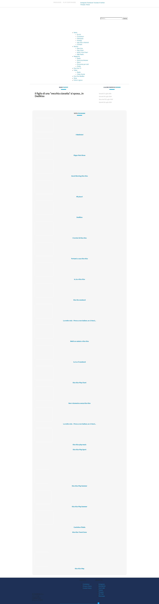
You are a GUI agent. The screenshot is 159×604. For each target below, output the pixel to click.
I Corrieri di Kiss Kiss (79, 238)
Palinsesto (80, 38)
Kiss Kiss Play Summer (79, 486)
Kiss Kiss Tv (77, 68)
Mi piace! (79, 197)
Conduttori (80, 36)
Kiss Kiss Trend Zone (79, 532)
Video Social (81, 74)
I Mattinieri (79, 135)
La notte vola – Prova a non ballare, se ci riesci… (79, 321)
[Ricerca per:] (111, 18)
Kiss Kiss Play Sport (79, 450)
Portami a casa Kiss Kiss (79, 259)
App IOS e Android (83, 42)
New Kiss (80, 48)
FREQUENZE (57, 2)
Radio (75, 32)
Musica (76, 46)
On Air (79, 34)
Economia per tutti (83, 64)
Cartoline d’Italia (79, 527)
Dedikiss (79, 217)
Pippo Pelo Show (79, 155)
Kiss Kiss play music (79, 445)
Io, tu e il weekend (79, 362)
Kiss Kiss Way (79, 569)
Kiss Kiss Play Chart (79, 383)
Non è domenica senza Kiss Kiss (79, 403)
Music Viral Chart (82, 52)
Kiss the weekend (79, 300)
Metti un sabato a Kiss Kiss (79, 341)
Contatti (79, 44)
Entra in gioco (78, 80)
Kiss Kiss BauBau (79, 76)
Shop (75, 78)
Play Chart (80, 50)
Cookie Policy (87, 588)
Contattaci (86, 584)
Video (75, 70)
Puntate (79, 40)
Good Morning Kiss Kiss (79, 176)
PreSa (79, 66)
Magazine (77, 56)
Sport (79, 62)
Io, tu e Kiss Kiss (79, 279)
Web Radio (80, 54)
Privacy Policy (87, 586)
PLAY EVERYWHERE (69, 2)
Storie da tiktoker (82, 60)
